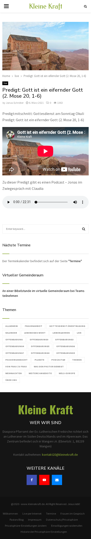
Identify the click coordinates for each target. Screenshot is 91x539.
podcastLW (58, 359)
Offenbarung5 (40, 346)
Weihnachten (13, 373)
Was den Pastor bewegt (49, 366)
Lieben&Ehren (61, 332)
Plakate (39, 359)
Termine (51, 513)
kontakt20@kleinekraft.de (60, 454)
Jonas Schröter (15, 102)
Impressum (35, 519)
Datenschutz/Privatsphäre (62, 519)
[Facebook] (32, 480)
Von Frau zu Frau (16, 366)
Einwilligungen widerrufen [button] (66, 525)
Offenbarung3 (64, 339)
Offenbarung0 (39, 339)
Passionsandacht (16, 359)
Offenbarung (14, 339)
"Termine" (75, 261)
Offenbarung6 (65, 346)
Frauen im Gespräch (72, 513)
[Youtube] (44, 480)
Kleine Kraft (45, 6)
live (5, 83)
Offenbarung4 (14, 346)
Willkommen (10, 513)
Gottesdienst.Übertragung (67, 326)
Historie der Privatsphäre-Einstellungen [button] (44, 531)
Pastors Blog (17, 519)
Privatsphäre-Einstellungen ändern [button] (26, 525)
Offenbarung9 (65, 353)
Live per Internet (32, 513)
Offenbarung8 (40, 353)
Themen (77, 359)
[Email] (57, 480)
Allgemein (11, 326)
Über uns (11, 380)
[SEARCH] (84, 229)
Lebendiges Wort (35, 332)
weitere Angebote (40, 373)
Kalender (11, 332)
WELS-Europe (67, 373)
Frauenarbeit (33, 326)
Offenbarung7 (14, 353)
